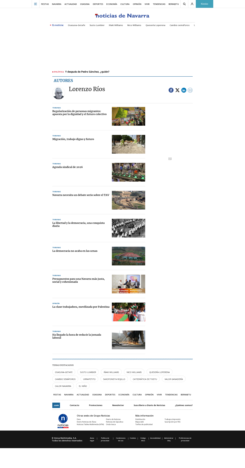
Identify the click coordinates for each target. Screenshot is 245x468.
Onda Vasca (111, 424)
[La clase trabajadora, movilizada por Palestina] (128, 312)
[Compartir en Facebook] (171, 90)
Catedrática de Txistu (145, 379)
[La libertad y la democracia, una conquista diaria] (128, 228)
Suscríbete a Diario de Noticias (149, 405)
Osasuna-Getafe (63, 372)
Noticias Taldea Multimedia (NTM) (90, 424)
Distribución (140, 419)
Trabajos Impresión (172, 419)
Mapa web (139, 422)
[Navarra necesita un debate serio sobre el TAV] (128, 200)
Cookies (133, 438)
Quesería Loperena (159, 372)
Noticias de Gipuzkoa (114, 422)
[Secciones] (35, 4)
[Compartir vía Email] (190, 90)
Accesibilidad (155, 438)
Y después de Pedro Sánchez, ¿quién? (87, 72)
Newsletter (118, 405)
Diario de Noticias (113, 419)
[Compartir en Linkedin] (183, 90)
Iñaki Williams (111, 372)
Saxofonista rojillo (114, 379)
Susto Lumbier (88, 372)
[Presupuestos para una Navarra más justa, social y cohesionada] (128, 284)
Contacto (74, 405)
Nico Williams (134, 372)
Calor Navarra (63, 386)
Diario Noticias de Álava (86, 422)
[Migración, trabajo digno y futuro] (128, 144)
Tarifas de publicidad (144, 424)
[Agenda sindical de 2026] (128, 172)
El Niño (83, 386)
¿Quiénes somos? (184, 405)
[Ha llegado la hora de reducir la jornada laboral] (128, 340)
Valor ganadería (174, 379)
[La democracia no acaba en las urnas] (128, 256)
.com (56, 405)
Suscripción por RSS (172, 422)
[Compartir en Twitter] (177, 90)
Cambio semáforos (65, 379)
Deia (79, 419)
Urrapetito (89, 379)
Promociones (95, 405)
